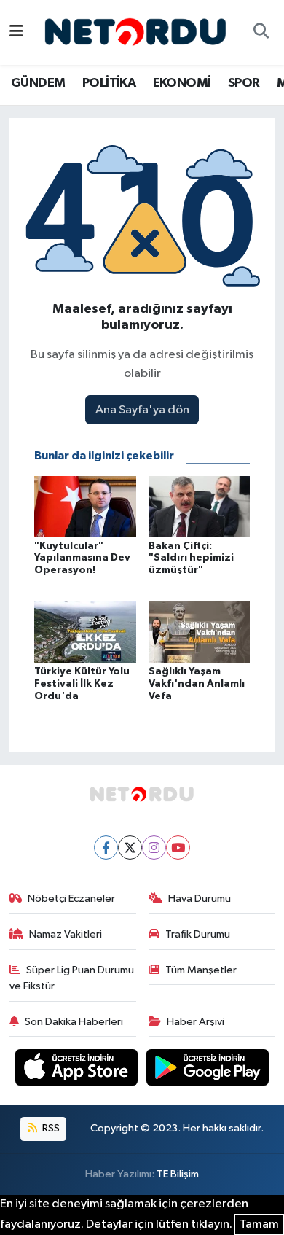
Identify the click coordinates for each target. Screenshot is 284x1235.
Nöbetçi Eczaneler (71, 898)
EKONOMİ (182, 83)
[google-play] (207, 1070)
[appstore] (77, 1070)
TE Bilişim (178, 1174)
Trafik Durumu (197, 934)
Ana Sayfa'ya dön (142, 410)
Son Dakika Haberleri (74, 1021)
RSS (50, 1128)
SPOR (244, 83)
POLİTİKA (108, 83)
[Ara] (261, 32)
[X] (130, 847)
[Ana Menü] (16, 32)
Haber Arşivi (195, 1021)
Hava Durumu (199, 898)
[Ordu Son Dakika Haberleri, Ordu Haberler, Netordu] (135, 32)
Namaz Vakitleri (65, 934)
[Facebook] (106, 847)
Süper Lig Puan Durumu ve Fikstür (72, 978)
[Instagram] (154, 847)
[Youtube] (178, 847)
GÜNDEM (38, 83)
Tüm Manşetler (201, 970)
